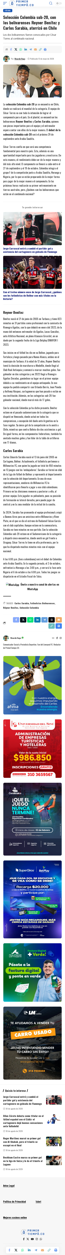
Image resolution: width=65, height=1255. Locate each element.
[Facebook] (57, 638)
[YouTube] (32, 1239)
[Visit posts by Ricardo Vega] (6, 58)
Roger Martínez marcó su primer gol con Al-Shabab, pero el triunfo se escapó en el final (22, 1141)
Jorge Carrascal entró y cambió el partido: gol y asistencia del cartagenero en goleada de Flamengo (30, 250)
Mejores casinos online (15, 1217)
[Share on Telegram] (30, 49)
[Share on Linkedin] (25, 49)
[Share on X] (16, 49)
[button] (6, 3)
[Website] (53, 638)
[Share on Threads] (51, 620)
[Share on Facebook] (11, 49)
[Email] (35, 49)
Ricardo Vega (20, 58)
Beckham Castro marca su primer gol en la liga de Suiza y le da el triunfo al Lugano (22, 1161)
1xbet (38, 1201)
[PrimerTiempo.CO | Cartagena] (21, 3)
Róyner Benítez (10, 607)
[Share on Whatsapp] (20, 49)
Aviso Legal (9, 1185)
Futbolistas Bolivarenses (42, 603)
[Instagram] (60, 638)
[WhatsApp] (41, 1239)
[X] (28, 1239)
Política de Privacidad (14, 1201)
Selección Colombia (29, 607)
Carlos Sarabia (22, 603)
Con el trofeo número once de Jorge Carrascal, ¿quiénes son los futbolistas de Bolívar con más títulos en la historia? (32, 295)
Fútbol (8, 10)
